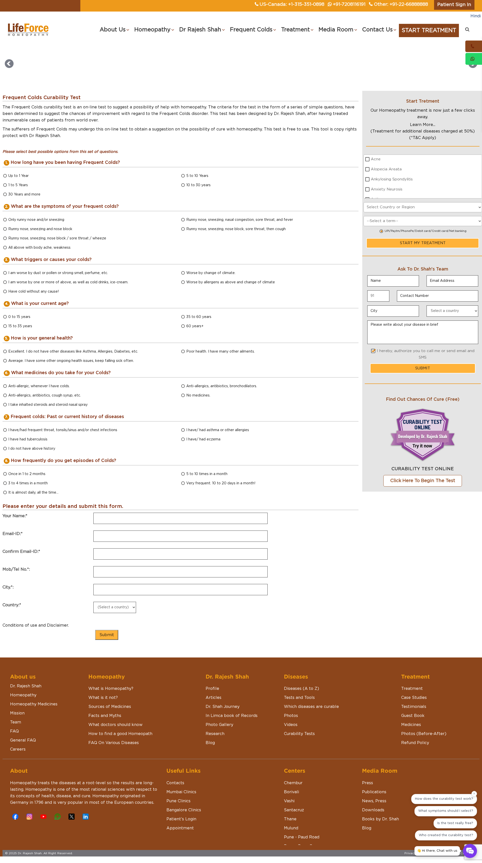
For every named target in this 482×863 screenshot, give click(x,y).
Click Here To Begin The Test (422, 481)
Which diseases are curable (311, 707)
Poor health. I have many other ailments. (220, 351)
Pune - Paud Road (301, 837)
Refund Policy (415, 743)
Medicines (411, 725)
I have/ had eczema (203, 439)
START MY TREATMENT (423, 243)
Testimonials (413, 707)
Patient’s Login (181, 819)
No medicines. (198, 395)
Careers (18, 749)
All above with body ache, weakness (39, 247)
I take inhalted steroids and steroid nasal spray (48, 405)
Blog (210, 743)
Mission (17, 713)
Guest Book (413, 716)
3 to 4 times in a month (28, 483)
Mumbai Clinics (181, 792)
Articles (213, 698)
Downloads (373, 810)
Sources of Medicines (109, 707)
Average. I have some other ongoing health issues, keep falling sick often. (71, 361)
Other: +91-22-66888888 (401, 4)
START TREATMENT (429, 30)
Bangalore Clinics (183, 810)
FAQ (14, 731)
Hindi (475, 16)
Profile (212, 689)
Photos (291, 716)
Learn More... (422, 125)
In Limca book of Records (232, 716)
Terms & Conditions (462, 853)
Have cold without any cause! (33, 291)
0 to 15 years (19, 317)
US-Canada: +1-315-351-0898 (292, 4)
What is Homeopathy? (110, 689)
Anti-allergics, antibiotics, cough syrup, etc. (44, 395)
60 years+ (195, 326)
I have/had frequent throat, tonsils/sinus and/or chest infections (62, 430)
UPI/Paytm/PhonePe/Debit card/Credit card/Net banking (425, 231)
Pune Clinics (178, 801)
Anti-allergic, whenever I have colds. (39, 386)
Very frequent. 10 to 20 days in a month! (220, 483)
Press (367, 783)
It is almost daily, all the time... (33, 492)
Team (15, 722)
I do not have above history (31, 448)
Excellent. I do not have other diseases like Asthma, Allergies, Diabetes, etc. (73, 351)
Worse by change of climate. (210, 273)
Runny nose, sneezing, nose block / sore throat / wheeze (57, 238)
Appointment (180, 828)
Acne (376, 159)
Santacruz (294, 810)
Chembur (293, 783)
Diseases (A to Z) (301, 689)
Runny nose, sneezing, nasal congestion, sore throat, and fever (239, 220)
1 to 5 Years (18, 185)
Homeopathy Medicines (33, 704)
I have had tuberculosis (27, 439)
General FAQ (23, 740)
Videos (290, 725)
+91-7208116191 (349, 4)
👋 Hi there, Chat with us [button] (437, 850)
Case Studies (414, 698)
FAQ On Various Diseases (113, 743)
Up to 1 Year (18, 176)
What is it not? (103, 698)
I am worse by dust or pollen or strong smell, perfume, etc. (58, 273)
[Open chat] (470, 851)
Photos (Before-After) (423, 734)
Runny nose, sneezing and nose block (40, 229)
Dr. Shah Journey (222, 707)
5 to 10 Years (197, 176)
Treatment (412, 689)
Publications (374, 792)
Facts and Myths (104, 716)
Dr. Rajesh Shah (25, 686)
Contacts (175, 783)
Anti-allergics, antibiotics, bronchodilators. (221, 386)
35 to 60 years (198, 317)
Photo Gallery (219, 725)
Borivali (291, 792)
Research (215, 734)
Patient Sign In (454, 5)
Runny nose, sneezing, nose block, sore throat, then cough (236, 229)
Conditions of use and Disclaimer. (36, 625)
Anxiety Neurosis (386, 189)
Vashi (289, 801)
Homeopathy (23, 695)
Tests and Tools (299, 698)
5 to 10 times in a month (206, 474)
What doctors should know (115, 725)
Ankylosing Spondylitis (392, 179)
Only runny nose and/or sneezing (36, 220)
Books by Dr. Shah (380, 819)
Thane (290, 819)
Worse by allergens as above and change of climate (230, 282)
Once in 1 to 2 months (26, 474)
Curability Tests (299, 734)
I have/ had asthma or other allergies (217, 430)
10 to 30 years (198, 185)
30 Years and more (24, 194)
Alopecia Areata (386, 169)
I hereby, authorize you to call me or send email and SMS (425, 354)
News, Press (374, 801)
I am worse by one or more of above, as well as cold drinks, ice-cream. (68, 282)
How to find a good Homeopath (120, 734)
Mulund (291, 828)
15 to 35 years (20, 326)
